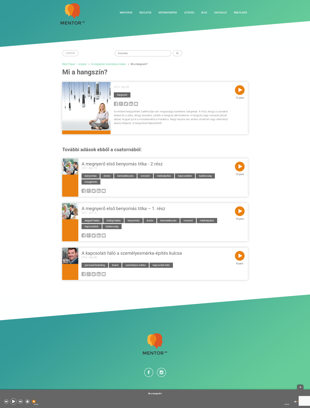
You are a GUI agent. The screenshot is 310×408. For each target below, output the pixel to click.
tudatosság (205, 175)
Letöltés (189, 12)
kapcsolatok (185, 175)
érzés (107, 175)
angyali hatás (92, 220)
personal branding (95, 265)
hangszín (122, 94)
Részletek (145, 12)
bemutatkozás (125, 175)
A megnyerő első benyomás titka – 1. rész (123, 208)
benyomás (91, 175)
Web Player (240, 12)
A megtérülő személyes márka (108, 64)
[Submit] (177, 53)
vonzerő (145, 175)
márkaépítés (164, 175)
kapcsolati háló (161, 265)
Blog (204, 12)
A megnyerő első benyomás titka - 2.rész (122, 164)
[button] (6, 401)
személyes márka (135, 265)
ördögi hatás (114, 220)
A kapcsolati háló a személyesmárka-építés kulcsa (132, 253)
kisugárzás (91, 181)
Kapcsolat (220, 12)
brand (115, 265)
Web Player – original (74, 64)
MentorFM (126, 12)
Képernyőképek (168, 12)
